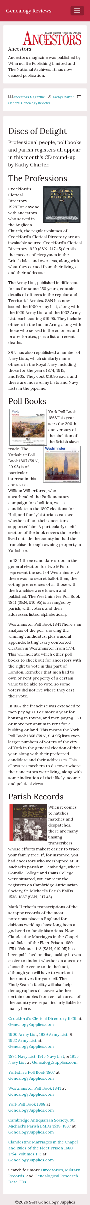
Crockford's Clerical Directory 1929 (43, 1018)
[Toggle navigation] (77, 10)
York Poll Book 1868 (27, 1104)
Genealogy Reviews (29, 10)
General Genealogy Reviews (29, 103)
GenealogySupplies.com (31, 1024)
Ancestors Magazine (29, 97)
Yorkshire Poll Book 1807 (32, 1072)
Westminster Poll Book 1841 (35, 1088)
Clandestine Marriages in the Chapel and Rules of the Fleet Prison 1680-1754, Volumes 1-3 (43, 1147)
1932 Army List (22, 1040)
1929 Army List (53, 1034)
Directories (52, 1169)
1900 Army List (22, 1034)
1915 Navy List (51, 1056)
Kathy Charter (64, 97)
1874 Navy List (22, 1056)
